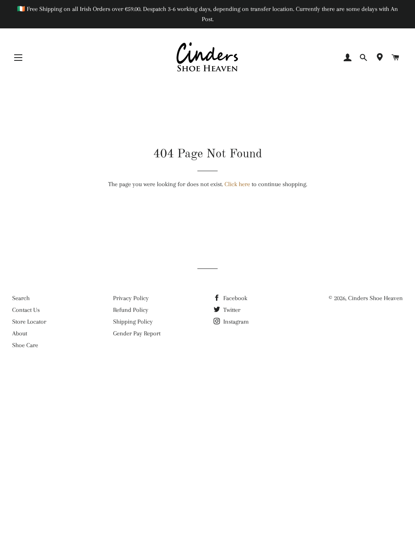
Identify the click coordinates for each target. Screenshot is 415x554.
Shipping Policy (133, 321)
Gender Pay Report (136, 333)
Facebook (234, 298)
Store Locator (29, 321)
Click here (237, 184)
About (19, 333)
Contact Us (26, 310)
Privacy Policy (131, 298)
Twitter (231, 310)
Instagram (235, 321)
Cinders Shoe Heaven (375, 298)
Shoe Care (25, 345)
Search (21, 298)
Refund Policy (130, 310)
